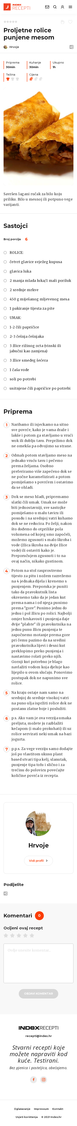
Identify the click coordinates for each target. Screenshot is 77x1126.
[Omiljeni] (69, 22)
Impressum (41, 1108)
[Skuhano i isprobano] (62, 22)
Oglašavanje (22, 1108)
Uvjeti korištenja (27, 1117)
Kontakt (57, 1108)
